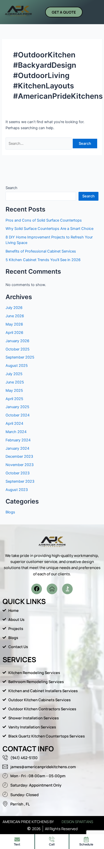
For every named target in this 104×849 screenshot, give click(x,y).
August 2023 (17, 489)
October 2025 (18, 349)
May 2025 (14, 390)
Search (11, 188)
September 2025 (20, 357)
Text (17, 844)
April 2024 (14, 423)
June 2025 (15, 382)
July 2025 (14, 374)
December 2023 (19, 456)
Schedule (86, 844)
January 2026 (17, 341)
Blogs (10, 512)
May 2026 (14, 324)
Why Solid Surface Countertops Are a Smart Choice (49, 228)
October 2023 (18, 473)
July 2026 (14, 307)
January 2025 (17, 407)
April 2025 (14, 399)
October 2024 (18, 415)
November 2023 (20, 465)
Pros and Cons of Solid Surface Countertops (44, 220)
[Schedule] (86, 839)
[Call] (52, 839)
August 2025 (17, 365)
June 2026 (15, 316)
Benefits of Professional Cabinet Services (41, 251)
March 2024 (16, 432)
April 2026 (14, 332)
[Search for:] (39, 143)
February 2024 (18, 440)
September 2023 (20, 481)
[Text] (17, 839)
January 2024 (17, 448)
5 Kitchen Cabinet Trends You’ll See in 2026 (43, 260)
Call (52, 844)
